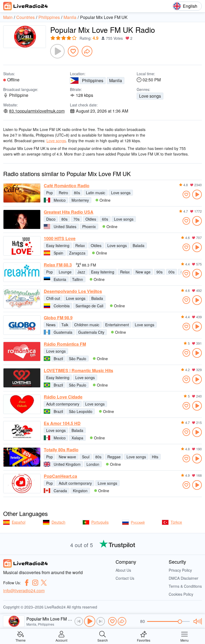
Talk (64, 324)
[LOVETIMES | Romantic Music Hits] (22, 378)
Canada (60, 490)
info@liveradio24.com (24, 590)
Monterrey (80, 200)
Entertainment (117, 324)
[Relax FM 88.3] (22, 272)
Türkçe (176, 522)
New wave (67, 456)
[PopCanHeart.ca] (22, 483)
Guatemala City (91, 332)
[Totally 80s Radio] (22, 457)
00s (171, 272)
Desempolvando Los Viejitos (73, 291)
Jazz (81, 272)
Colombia (62, 305)
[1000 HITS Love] (22, 246)
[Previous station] (78, 621)
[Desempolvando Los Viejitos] (22, 298)
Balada (138, 245)
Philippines (92, 80)
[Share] (87, 51)
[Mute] (197, 621)
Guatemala (63, 332)
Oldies (90, 219)
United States (65, 226)
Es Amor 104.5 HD (62, 423)
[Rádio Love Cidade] (22, 404)
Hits (155, 456)
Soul (85, 456)
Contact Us (125, 578)
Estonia (60, 279)
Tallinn (77, 279)
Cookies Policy (181, 594)
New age (143, 272)
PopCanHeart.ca (60, 476)
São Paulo (77, 358)
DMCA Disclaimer (183, 578)
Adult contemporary (62, 404)
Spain (58, 253)
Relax (80, 245)
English (190, 6)
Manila (115, 80)
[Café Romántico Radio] (22, 193)
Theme (20, 640)
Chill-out (53, 298)
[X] (44, 582)
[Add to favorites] (73, 51)
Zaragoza (77, 253)
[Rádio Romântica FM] (22, 351)
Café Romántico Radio (66, 185)
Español (18, 522)
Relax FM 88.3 (58, 265)
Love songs (150, 96)
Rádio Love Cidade (63, 397)
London (92, 464)
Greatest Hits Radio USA (68, 212)
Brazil (58, 358)
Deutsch (58, 522)
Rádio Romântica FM (65, 344)
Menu (184, 640)
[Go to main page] (25, 6)
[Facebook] (26, 582)
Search (102, 640)
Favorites (143, 640)
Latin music (95, 192)
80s (77, 192)
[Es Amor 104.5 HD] (22, 430)
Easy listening (57, 245)
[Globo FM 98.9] (22, 325)
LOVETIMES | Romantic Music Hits (78, 370)
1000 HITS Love (60, 238)
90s (159, 272)
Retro (63, 192)
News (51, 324)
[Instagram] (35, 582)
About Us (123, 570)
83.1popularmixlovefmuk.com (37, 111)
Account (61, 640)
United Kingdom (67, 464)
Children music (86, 324)
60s (105, 219)
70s (76, 219)
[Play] (57, 51)
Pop (49, 192)
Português (100, 522)
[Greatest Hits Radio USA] (22, 219)
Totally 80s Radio (61, 449)
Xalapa (77, 437)
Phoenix (89, 226)
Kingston (80, 490)
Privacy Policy (180, 570)
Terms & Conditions (185, 586)
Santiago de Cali (89, 305)
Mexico (60, 200)
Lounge (65, 272)
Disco (51, 219)
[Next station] (100, 621)
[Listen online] (197, 194)
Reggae (114, 456)
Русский (138, 522)
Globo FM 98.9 (58, 317)
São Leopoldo (80, 411)
